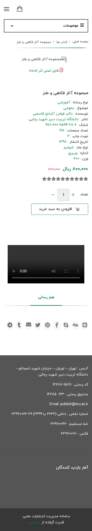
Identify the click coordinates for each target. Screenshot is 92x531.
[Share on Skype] (66, 325)
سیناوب (34, 522)
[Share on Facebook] (56, 325)
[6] (63, 179)
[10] (44, 179)
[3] (76, 179)
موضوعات (70, 25)
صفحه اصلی (80, 42)
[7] (58, 179)
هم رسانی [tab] (46, 297)
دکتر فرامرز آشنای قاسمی (53, 113)
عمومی (68, 108)
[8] (53, 179)
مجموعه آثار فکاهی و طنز (34, 42)
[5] (67, 179)
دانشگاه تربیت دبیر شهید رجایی (53, 119)
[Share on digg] (75, 325)
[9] (49, 179)
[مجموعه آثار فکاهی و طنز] (43, 59)
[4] (72, 179)
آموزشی (63, 102)
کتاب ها (61, 42)
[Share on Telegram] (9, 325)
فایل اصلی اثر (44, 70)
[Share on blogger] (84, 325)
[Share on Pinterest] (47, 325)
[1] (86, 179)
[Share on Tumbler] (19, 325)
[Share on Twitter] (37, 325)
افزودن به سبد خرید (55, 209)
